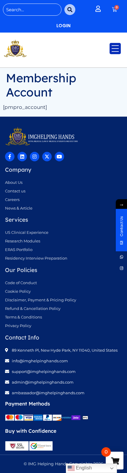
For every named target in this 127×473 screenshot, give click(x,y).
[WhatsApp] (121, 257)
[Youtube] (59, 156)
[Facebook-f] (9, 156)
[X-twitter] (47, 156)
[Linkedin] (22, 156)
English (83, 467)
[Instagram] (34, 156)
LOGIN (63, 25)
